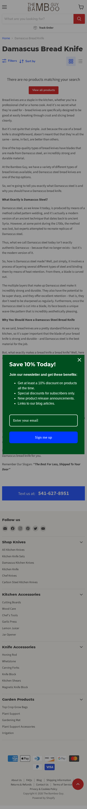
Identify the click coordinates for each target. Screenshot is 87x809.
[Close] (79, 360)
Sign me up (43, 437)
